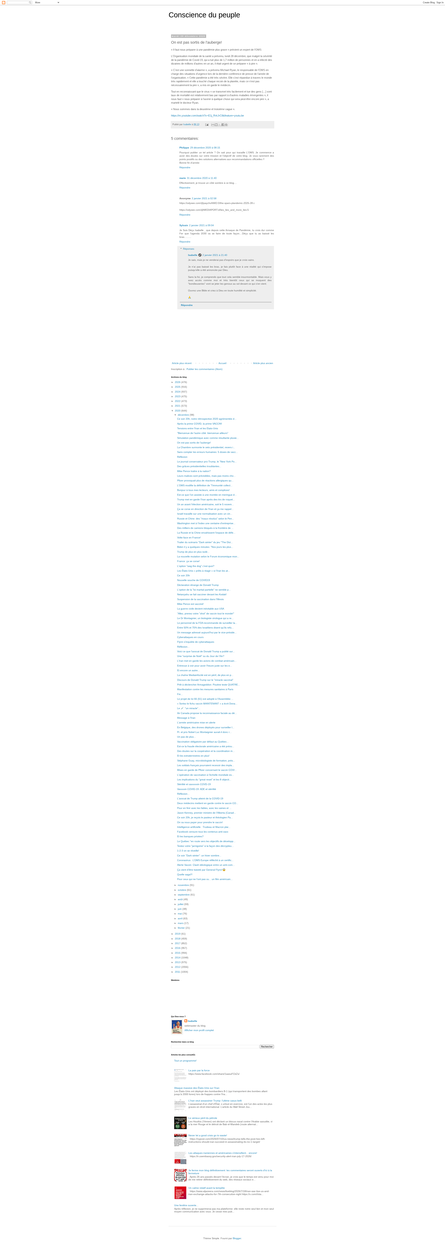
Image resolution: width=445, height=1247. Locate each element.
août (180, 899)
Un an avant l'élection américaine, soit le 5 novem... (205, 504)
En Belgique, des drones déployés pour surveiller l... (205, 727)
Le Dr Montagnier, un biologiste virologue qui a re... (205, 618)
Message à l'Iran (186, 717)
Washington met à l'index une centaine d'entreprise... (206, 523)
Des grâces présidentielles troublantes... (199, 466)
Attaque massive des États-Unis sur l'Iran (196, 1088)
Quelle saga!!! (184, 874)
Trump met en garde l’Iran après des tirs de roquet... (206, 499)
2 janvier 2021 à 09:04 (201, 225)
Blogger (237, 1238)
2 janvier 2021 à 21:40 (215, 255)
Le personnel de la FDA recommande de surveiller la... (207, 623)
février (181, 927)
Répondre (184, 167)
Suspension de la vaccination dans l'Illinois (200, 599)
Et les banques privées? (190, 836)
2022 (178, 401)
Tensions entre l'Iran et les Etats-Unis (197, 428)
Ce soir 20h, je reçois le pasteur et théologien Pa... (205, 817)
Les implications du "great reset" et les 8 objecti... (204, 779)
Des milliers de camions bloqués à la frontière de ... (205, 528)
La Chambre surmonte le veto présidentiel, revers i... (206, 447)
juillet (181, 904)
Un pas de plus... (186, 736)
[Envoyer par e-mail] (213, 124)
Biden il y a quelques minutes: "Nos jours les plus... (205, 547)
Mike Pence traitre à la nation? (194, 471)
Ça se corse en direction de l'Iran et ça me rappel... (205, 509)
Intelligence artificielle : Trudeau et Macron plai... (203, 827)
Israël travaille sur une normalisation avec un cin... (204, 513)
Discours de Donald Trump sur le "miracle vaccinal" (205, 680)
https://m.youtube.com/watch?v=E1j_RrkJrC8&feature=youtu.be (207, 115)
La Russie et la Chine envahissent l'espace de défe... (206, 532)
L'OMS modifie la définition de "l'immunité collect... (204, 485)
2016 (178, 948)
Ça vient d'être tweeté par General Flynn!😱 (201, 869)
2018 (178, 938)
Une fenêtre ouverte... (186, 1205)
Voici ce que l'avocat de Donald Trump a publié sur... (206, 651)
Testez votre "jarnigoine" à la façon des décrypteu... (205, 846)
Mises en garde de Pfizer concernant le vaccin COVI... (207, 770)
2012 (178, 967)
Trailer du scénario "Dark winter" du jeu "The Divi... (205, 542)
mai (180, 913)
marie (182, 178)
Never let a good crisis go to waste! (207, 1135)
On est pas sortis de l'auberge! (194, 442)
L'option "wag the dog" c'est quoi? (195, 566)
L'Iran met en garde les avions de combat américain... (206, 660)
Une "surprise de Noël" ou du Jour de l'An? (200, 656)
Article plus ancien (263, 363)
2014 (178, 957)
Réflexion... (183, 646)
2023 (178, 396)
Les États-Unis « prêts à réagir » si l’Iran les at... (203, 570)
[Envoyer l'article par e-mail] (206, 124)
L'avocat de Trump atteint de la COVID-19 (200, 798)
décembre (184, 414)
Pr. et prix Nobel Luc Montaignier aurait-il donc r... (204, 732)
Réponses (188, 248)
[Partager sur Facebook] (223, 124)
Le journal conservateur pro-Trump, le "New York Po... (207, 461)
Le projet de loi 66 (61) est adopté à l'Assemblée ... (205, 698)
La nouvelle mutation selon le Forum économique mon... (208, 556)
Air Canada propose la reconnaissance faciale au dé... (207, 713)
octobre (182, 890)
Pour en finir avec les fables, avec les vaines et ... (204, 808)
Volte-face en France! (189, 537)
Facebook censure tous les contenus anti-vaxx (202, 831)
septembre (184, 894)
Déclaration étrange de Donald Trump (198, 585)
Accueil (222, 363)
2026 (178, 382)
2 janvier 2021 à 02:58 (204, 198)
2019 (178, 933)
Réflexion (182, 456)
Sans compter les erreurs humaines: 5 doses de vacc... (207, 452)
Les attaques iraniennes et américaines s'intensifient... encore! (222, 1153)
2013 (178, 962)
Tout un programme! (185, 1060)
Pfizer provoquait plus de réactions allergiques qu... (205, 480)
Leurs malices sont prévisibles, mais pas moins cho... (206, 475)
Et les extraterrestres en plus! (193, 755)
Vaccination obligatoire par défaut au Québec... (203, 741)
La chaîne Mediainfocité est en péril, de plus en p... (205, 675)
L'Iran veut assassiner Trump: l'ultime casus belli (215, 1100)
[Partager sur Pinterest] (226, 124)
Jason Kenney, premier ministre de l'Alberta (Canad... (206, 812)
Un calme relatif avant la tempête (206, 1188)
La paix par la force (199, 1070)
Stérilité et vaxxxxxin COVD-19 (194, 784)
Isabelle (192, 255)
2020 (178, 410)
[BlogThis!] (216, 124)
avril (180, 918)
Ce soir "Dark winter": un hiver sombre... (199, 855)
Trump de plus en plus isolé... (193, 551)
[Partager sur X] (219, 124)
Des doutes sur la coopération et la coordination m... (206, 751)
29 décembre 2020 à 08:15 (205, 147)
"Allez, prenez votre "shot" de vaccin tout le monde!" (205, 613)
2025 (178, 386)
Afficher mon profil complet (199, 1030)
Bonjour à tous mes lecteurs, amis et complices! (203, 490)
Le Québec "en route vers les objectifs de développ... (206, 841)
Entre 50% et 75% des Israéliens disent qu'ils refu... (205, 627)
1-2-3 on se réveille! (188, 850)
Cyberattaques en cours (190, 637)
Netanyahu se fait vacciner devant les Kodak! (202, 594)
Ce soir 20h (183, 575)
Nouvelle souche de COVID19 (193, 580)
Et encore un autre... (188, 670)
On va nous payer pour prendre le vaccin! (200, 822)
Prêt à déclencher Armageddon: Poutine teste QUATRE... (208, 684)
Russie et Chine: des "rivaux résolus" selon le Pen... (205, 518)
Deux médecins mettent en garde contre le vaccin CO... (207, 803)
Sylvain (183, 225)
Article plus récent (182, 363)
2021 (178, 405)
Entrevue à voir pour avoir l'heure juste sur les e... (204, 665)
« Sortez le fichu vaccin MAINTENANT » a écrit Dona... (207, 703)
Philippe (184, 147)
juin (180, 908)
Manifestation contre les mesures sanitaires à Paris (205, 689)
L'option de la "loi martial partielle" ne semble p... (204, 589)
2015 (178, 952)
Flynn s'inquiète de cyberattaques (195, 641)
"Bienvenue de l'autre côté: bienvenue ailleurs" (202, 433)
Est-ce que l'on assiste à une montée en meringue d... (207, 494)
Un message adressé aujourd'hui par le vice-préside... (207, 632)
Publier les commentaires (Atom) (204, 369)
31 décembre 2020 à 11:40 (202, 178)
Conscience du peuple (204, 15)
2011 (178, 971)
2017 (178, 943)
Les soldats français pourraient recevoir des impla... (205, 765)
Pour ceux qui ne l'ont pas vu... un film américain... (205, 879)
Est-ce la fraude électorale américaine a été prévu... (205, 746)
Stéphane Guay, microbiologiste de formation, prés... (206, 760)
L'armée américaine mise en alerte (196, 722)
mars (181, 923)
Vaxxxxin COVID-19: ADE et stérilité (196, 789)
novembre (184, 885)
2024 (178, 391)
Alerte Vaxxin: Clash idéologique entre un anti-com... (206, 864)
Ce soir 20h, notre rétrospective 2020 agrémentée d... (206, 418)
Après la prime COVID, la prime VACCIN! (199, 423)
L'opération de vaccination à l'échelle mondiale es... (205, 774)
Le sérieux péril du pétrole (202, 1118)
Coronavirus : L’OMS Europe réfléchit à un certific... (205, 860)
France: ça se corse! (188, 561)
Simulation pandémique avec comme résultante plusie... (208, 438)
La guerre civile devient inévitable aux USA (200, 608)
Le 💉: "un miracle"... (188, 708)
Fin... (180, 694)
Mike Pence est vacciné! (190, 604)
